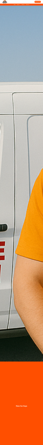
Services (18, 4)
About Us (23, 4)
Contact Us (27, 4)
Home (15, 4)
